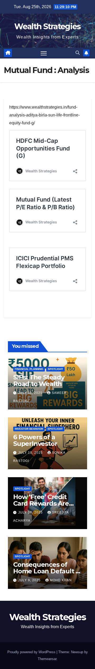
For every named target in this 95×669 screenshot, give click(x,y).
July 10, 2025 (31, 453)
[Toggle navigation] (44, 53)
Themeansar (47, 659)
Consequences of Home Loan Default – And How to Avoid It (45, 571)
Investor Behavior (29, 428)
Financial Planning (29, 369)
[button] (77, 53)
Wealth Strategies (47, 26)
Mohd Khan (61, 580)
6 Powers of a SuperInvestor (35, 440)
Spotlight (55, 369)
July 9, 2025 (30, 580)
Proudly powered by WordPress (31, 652)
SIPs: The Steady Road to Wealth (38, 380)
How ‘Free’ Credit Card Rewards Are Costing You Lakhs (41, 503)
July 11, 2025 (31, 393)
